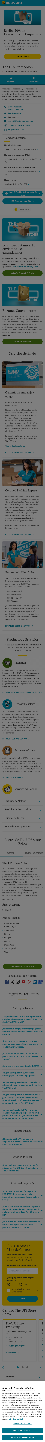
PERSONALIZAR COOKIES (22, 1424)
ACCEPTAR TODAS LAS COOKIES (22, 1437)
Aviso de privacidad (16, 1419)
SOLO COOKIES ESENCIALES (23, 1430)
